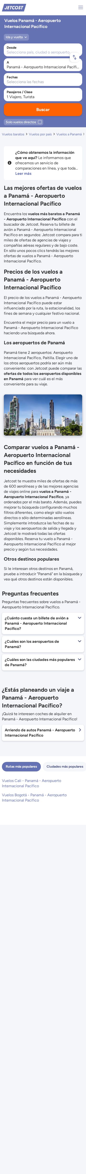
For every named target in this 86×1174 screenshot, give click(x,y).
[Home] (14, 7)
